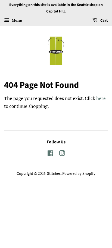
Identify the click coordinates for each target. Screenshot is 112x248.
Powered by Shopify (78, 173)
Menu (16, 20)
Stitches (54, 173)
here (101, 98)
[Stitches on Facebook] (50, 154)
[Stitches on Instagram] (62, 154)
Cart (103, 20)
